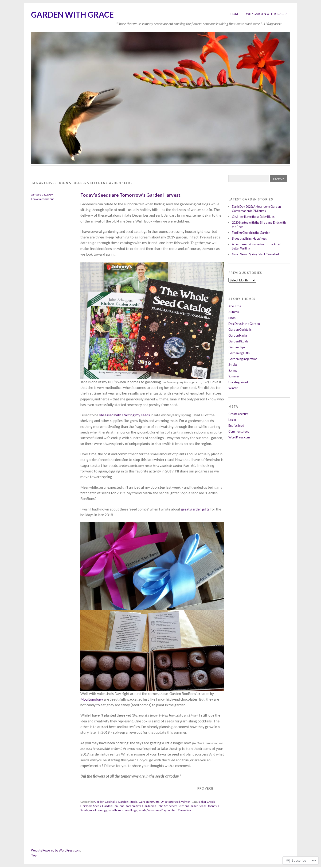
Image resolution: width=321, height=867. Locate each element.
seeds (142, 810)
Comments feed (239, 431)
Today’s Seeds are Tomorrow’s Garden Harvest (130, 195)
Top (34, 855)
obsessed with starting (117, 415)
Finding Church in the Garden (251, 232)
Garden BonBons (113, 806)
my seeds (142, 415)
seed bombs (116, 810)
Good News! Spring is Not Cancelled (255, 254)
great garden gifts (195, 509)
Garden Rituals (127, 801)
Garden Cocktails (105, 801)
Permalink (184, 810)
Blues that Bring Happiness (249, 238)
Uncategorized (170, 801)
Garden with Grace (72, 14)
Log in (232, 420)
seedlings (131, 810)
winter (172, 810)
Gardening (149, 806)
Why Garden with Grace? (266, 14)
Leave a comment (42, 199)
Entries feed (236, 425)
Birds (231, 318)
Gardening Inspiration (242, 359)
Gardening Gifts (149, 801)
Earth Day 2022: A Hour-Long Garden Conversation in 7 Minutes (256, 209)
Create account (238, 414)
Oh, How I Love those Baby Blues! (254, 217)
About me (234, 306)
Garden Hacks (237, 335)
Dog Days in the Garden (244, 324)
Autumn (233, 312)
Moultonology (91, 699)
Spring (232, 370)
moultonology (98, 810)
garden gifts (133, 806)
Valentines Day (157, 810)
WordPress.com (239, 437)
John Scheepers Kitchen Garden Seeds (182, 806)
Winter (185, 801)
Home (235, 14)
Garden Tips (236, 347)
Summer (233, 376)
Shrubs (232, 364)
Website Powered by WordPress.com (55, 850)
